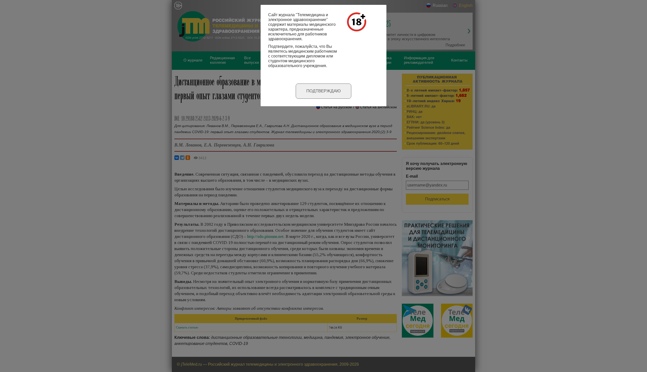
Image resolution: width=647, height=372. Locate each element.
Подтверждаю (323, 91)
